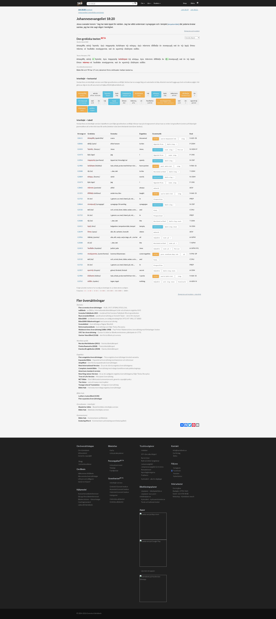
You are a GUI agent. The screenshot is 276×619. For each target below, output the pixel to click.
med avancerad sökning (108, 321)
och (92, 102)
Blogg (80, 461)
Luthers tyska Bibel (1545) (88, 396)
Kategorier (114, 495)
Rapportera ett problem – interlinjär (189, 294)
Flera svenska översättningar (90, 307)
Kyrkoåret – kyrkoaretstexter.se (153, 499)
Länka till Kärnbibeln (85, 505)
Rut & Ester (145, 458)
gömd (194, 102)
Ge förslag (176, 453)
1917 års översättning (87, 332)
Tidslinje (112, 468)
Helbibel (144, 450)
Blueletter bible (84, 407)
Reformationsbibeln (86, 327)
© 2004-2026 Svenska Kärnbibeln (89, 613)
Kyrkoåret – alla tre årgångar (151, 479)
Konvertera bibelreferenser (88, 494)
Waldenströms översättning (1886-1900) (94, 329)
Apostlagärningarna (148, 472)
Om (142, 3)
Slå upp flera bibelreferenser (88, 496)
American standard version (89, 371)
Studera (157, 3)
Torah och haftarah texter (150, 502)
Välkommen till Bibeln (86, 473)
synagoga (82, 102)
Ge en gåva (177, 488)
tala (139, 94)
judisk (150, 102)
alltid (174, 94)
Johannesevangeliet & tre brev (152, 467)
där (124, 102)
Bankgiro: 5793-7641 (180, 491)
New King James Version (88, 374)
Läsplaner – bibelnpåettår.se (151, 491)
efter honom (95, 94)
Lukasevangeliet (147, 464)
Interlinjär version (116, 483)
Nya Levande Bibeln (86, 316)
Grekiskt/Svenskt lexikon (119, 487)
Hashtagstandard (84, 502)
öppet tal (126, 94)
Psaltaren (144, 475)
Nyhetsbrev (177, 476)
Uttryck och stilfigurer (86, 479)
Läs (148, 3)
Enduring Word (84, 421)
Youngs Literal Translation (89, 385)
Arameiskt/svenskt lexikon (119, 489)
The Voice (82, 382)
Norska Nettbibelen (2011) (89, 343)
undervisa (186, 94)
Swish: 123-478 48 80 (181, 494)
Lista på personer (116, 465)
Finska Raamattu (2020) (87, 346)
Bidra (192, 3)
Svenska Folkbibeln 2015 (88, 313)
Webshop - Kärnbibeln (183, 496)
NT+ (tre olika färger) (149, 454)
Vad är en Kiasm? (84, 482)
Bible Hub (82, 388)
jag (116, 94)
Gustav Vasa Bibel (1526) (88, 335)
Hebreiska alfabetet (117, 499)
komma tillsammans (166, 102)
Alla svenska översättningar (88, 476)
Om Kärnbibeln (83, 450)
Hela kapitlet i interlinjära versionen (91, 12)
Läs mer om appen (148, 571)
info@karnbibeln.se (180, 450)
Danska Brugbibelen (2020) (89, 349)
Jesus (107, 94)
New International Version (88, 365)
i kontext (85, 10)
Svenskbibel (83, 324)
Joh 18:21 (194, 10)
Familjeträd (114, 471)
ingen (92, 109)
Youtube (176, 473)
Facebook (177, 471)
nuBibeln (81, 310)
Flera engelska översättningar (90, 357)
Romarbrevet (146, 470)
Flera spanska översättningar (90, 399)
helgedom (114, 102)
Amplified (82, 363)
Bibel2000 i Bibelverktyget (89, 321)
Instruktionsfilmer (84, 464)
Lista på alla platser (117, 453)
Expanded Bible (84, 360)
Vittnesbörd (82, 453)
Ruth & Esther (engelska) (150, 461)
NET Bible (82, 379)
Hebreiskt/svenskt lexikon (119, 492)
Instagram (176, 468)
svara (82, 94)
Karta (112, 450)
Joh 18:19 (185, 10)
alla (134, 102)
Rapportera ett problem (191, 31)
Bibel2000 (82, 318)
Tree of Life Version (86, 376)
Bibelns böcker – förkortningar (89, 499)
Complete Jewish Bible (87, 368)
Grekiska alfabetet (116, 502)
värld (156, 94)
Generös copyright (85, 456)
